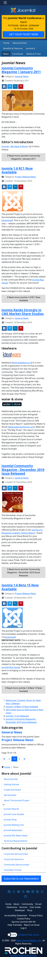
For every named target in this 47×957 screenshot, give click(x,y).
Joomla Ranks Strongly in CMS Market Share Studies (23, 312)
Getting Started (11, 784)
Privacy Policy (36, 915)
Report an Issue (31, 924)
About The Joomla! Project (16, 800)
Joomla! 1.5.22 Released (17, 716)
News (6, 53)
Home (6, 43)
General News (22, 76)
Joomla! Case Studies (14, 814)
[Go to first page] (4, 758)
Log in (23, 928)
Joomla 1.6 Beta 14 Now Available (22, 706)
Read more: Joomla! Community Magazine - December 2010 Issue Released (23, 572)
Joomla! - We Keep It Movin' (15, 146)
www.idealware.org (22, 362)
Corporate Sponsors (14, 859)
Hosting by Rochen (23, 955)
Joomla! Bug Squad (11, 667)
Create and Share (12, 789)
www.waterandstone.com (21, 426)
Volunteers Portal (12, 869)
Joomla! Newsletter (13, 830)
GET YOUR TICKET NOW (23, 34)
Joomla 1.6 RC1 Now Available (17, 170)
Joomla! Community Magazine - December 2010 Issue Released (23, 470)
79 (14, 758)
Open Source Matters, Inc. (29, 940)
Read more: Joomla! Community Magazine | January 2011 (24, 157)
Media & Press (34, 53)
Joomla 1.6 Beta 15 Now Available (20, 587)
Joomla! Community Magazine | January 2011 (21, 70)
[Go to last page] (24, 758)
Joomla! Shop (10, 819)
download (7, 220)
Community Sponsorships (16, 864)
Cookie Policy (23, 918)
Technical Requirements (15, 840)
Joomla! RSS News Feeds (16, 835)
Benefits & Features (13, 48)
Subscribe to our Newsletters (21, 878)
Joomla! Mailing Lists (14, 824)
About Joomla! (20, 43)
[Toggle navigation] (5, 2)
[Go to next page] (19, 758)
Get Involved (10, 795)
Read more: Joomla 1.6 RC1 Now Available (24, 299)
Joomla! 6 (30, 48)
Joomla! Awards (11, 808)
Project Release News (25, 176)
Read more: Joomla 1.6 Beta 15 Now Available (24, 690)
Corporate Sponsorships (16, 853)
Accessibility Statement (15, 915)
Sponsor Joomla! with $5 (24, 921)
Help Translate (15, 924)
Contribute (17, 53)
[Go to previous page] (9, 758)
